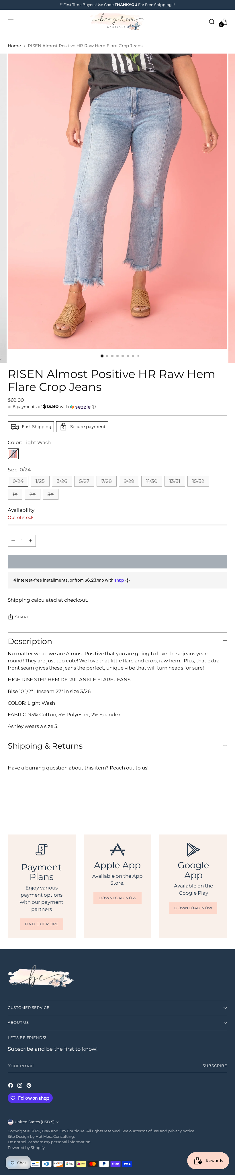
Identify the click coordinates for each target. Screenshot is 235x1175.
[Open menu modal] (11, 21)
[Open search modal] (212, 21)
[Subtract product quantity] (13, 540)
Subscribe (215, 1066)
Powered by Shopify (26, 1148)
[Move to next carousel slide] (222, 803)
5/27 (84, 481)
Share (22, 617)
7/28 (106, 481)
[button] (117, 407)
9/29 (129, 481)
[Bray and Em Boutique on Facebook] (11, 1086)
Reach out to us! (129, 768)
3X (51, 494)
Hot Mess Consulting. (55, 1136)
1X (15, 494)
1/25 (40, 481)
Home (14, 45)
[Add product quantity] (30, 540)
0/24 (18, 481)
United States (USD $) (34, 1122)
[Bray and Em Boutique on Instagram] (20, 1086)
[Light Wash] (13, 453)
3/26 (62, 481)
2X (33, 494)
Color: (29, 442)
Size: (19, 470)
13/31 (174, 481)
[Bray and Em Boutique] (117, 21)
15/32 (198, 481)
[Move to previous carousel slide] (209, 803)
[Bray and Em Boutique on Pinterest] (29, 1086)
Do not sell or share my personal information (49, 1142)
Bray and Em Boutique (63, 1131)
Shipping (19, 600)
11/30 (151, 481)
